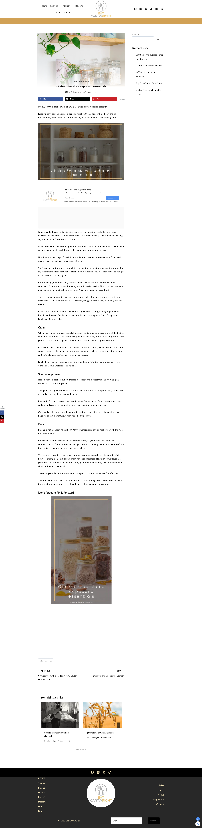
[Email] (156, 9)
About (67, 12)
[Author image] (66, 92)
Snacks (41, 783)
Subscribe (154, 821)
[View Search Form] (162, 9)
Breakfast (42, 797)
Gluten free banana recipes (149, 65)
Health (58, 12)
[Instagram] (140, 9)
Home (44, 5)
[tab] (77, 749)
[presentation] (60, 715)
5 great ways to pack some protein (107, 673)
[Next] (118, 725)
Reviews (79, 5)
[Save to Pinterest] (2, 421)
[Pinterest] (146, 9)
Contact (160, 804)
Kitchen (85, 81)
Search (135, 34)
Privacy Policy (157, 799)
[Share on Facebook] (2, 412)
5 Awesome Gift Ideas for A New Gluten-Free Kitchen (58, 675)
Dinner (41, 792)
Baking (41, 787)
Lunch (41, 806)
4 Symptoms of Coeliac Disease (100, 732)
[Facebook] (135, 9)
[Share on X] (2, 417)
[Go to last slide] (44, 725)
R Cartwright (76, 92)
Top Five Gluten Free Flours (149, 83)
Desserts (42, 801)
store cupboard (45, 661)
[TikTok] (151, 9)
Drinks (41, 811)
